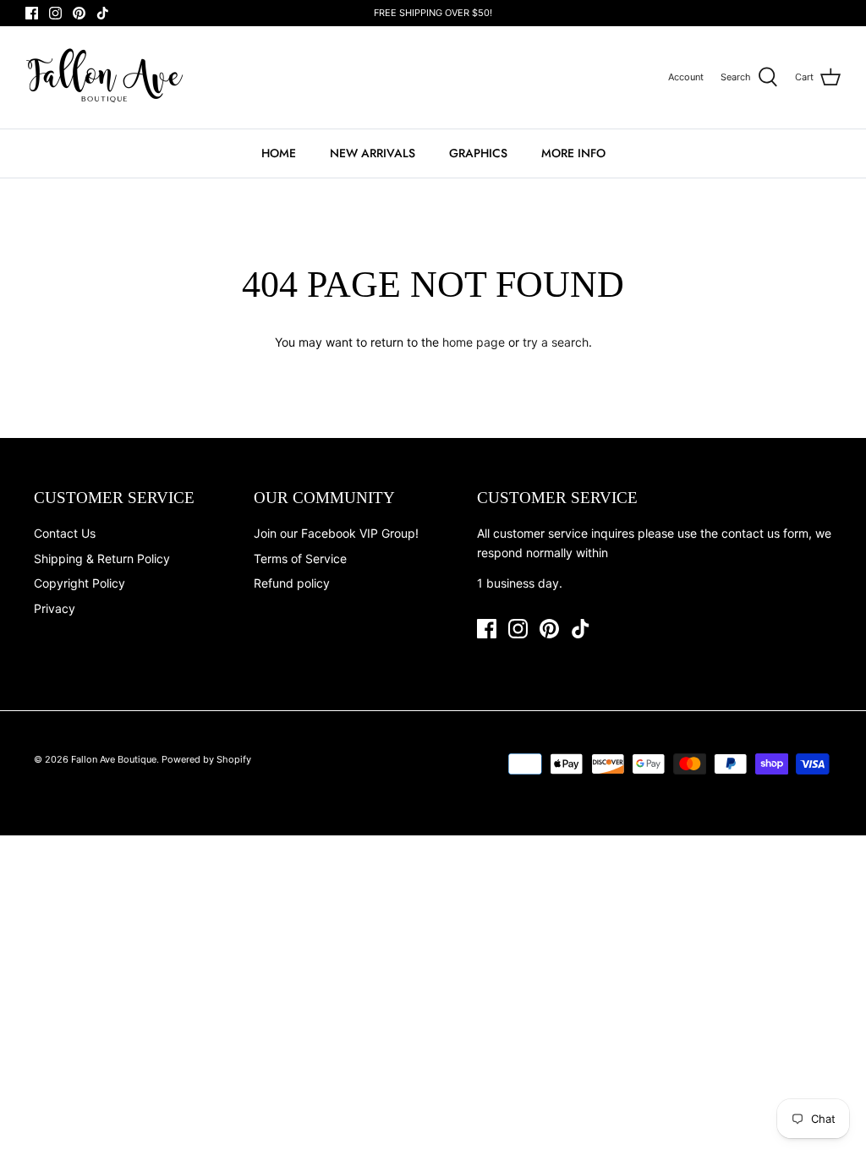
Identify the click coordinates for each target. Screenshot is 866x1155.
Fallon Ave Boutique (113, 759)
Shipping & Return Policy (102, 558)
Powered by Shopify (206, 759)
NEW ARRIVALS (372, 153)
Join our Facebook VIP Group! (336, 533)
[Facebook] (31, 13)
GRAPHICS (478, 153)
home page (473, 342)
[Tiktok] (102, 13)
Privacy (54, 608)
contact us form (764, 533)
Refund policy (292, 583)
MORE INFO (573, 153)
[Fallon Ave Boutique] (105, 77)
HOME (278, 153)
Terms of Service (300, 558)
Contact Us (65, 533)
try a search (556, 342)
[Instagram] (55, 13)
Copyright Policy (79, 583)
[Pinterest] (79, 13)
